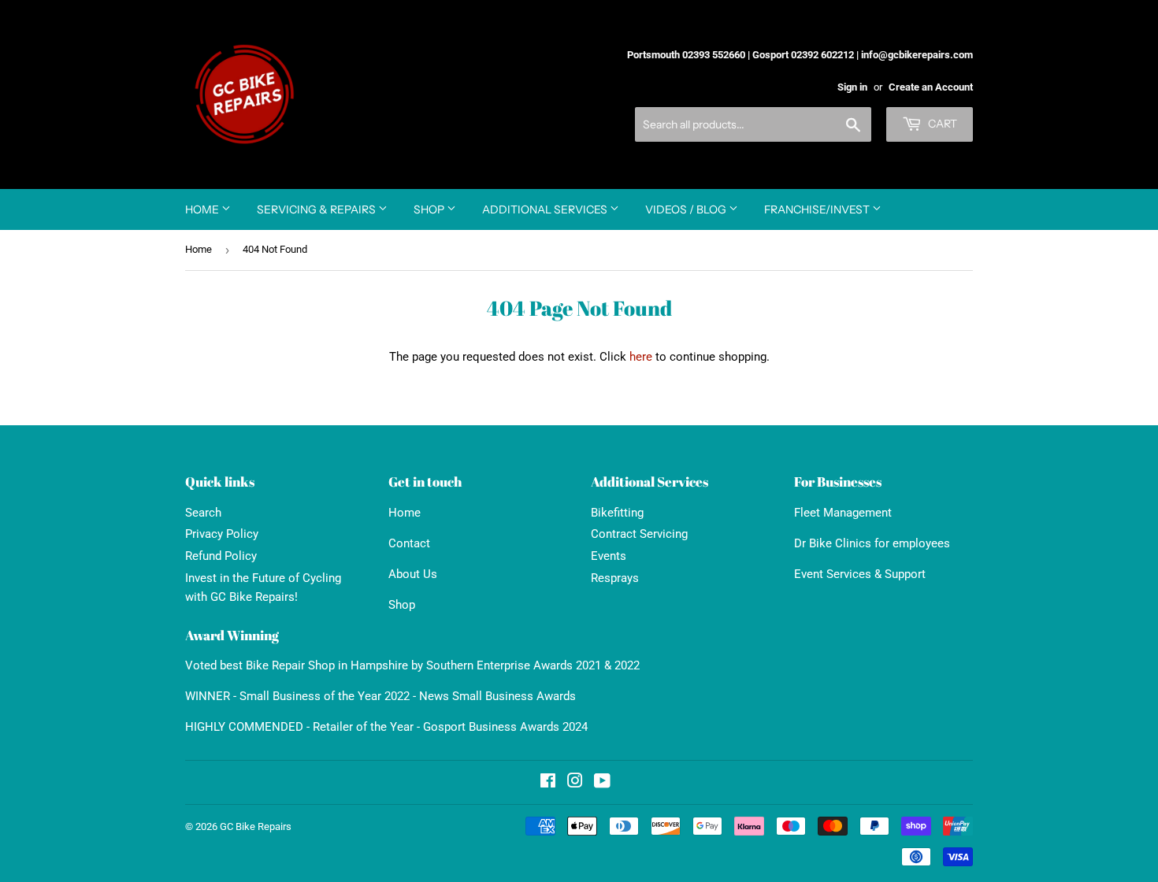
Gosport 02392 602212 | (805, 55)
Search (203, 513)
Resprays (615, 578)
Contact (409, 543)
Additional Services (546, 209)
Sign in (852, 87)
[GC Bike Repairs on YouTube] (602, 783)
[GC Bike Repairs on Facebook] (548, 783)
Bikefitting (617, 513)
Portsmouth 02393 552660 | (688, 55)
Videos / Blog (687, 209)
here (640, 357)
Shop (430, 209)
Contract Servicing (639, 534)
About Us (412, 574)
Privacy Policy (221, 534)
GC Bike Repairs (255, 826)
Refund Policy (221, 556)
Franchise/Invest (818, 209)
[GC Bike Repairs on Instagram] (575, 783)
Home (203, 209)
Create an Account (931, 87)
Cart (941, 124)
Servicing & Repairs (317, 209)
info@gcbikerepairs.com (917, 55)
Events (608, 556)
